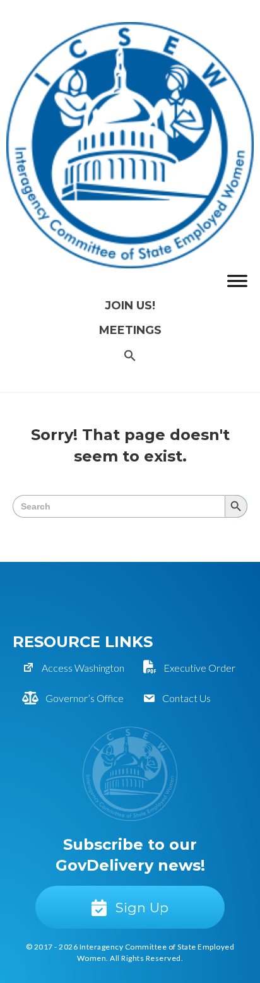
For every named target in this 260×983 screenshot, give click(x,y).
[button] (130, 356)
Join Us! (130, 306)
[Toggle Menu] (237, 281)
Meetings (130, 330)
